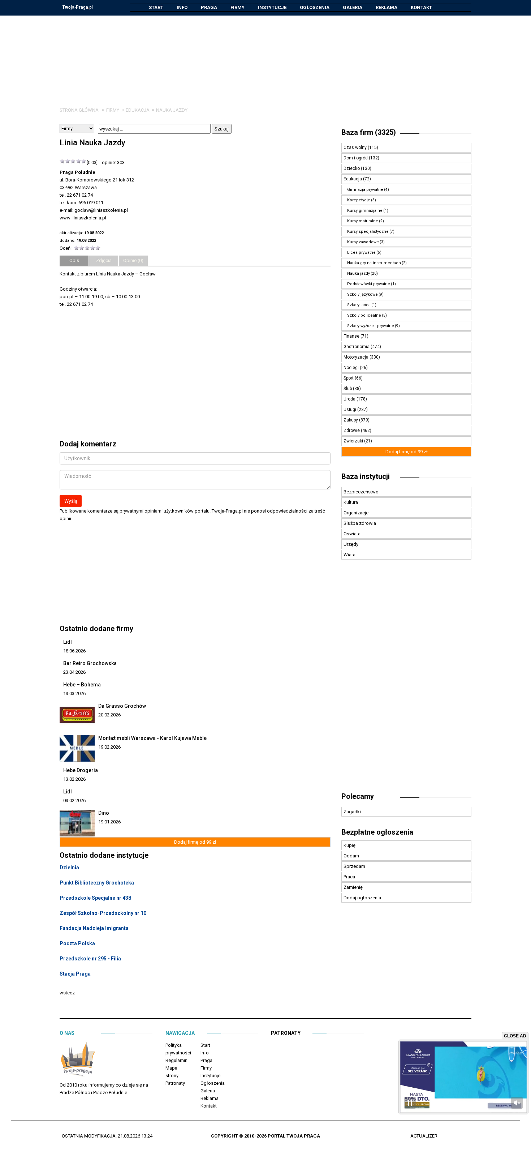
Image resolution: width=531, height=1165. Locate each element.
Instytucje (272, 7)
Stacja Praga (75, 974)
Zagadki (352, 811)
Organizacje (356, 512)
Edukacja (138, 110)
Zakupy (351, 420)
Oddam (351, 855)
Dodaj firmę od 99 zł (195, 842)
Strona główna (79, 110)
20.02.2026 (109, 715)
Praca (349, 876)
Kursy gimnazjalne (365, 210)
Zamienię (353, 887)
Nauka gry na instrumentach (374, 263)
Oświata (352, 533)
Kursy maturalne (362, 221)
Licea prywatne (361, 252)
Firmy (237, 7)
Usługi (350, 409)
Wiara (349, 554)
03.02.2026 (74, 800)
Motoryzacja (357, 357)
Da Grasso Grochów (122, 706)
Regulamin (176, 1060)
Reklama (386, 7)
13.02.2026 (74, 779)
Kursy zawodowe (363, 242)
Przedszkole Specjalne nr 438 (95, 898)
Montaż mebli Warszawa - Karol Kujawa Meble (152, 738)
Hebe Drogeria (80, 770)
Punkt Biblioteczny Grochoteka (97, 883)
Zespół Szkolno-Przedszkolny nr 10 (103, 913)
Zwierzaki (354, 441)
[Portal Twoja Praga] (78, 1060)
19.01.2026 (109, 822)
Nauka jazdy (171, 110)
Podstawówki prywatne (368, 284)
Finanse (352, 336)
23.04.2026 (74, 672)
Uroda (350, 399)
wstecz (67, 992)
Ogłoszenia (314, 7)
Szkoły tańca (359, 305)
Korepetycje (358, 200)
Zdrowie (352, 430)
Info (182, 7)
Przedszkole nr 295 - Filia (90, 958)
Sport (349, 378)
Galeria (352, 7)
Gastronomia (357, 346)
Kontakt (421, 7)
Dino (103, 813)
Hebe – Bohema (82, 685)
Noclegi (352, 367)
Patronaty (175, 1083)
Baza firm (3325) (368, 132)
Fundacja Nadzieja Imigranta (94, 928)
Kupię (349, 845)
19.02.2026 (109, 747)
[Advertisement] (265, 56)
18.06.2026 (74, 651)
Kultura (351, 502)
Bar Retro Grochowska (90, 663)
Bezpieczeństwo (361, 491)
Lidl (67, 642)
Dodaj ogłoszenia (362, 897)
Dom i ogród (356, 157)
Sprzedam (354, 866)
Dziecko (352, 168)
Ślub (348, 388)
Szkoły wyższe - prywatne (370, 326)
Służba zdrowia (360, 523)
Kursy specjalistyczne (368, 231)
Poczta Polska (77, 943)
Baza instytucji (365, 476)
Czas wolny (356, 147)
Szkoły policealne (364, 315)
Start (156, 7)
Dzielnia (69, 867)
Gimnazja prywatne (365, 189)
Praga (209, 7)
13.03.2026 (74, 693)
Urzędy (351, 544)
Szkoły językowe (362, 294)
